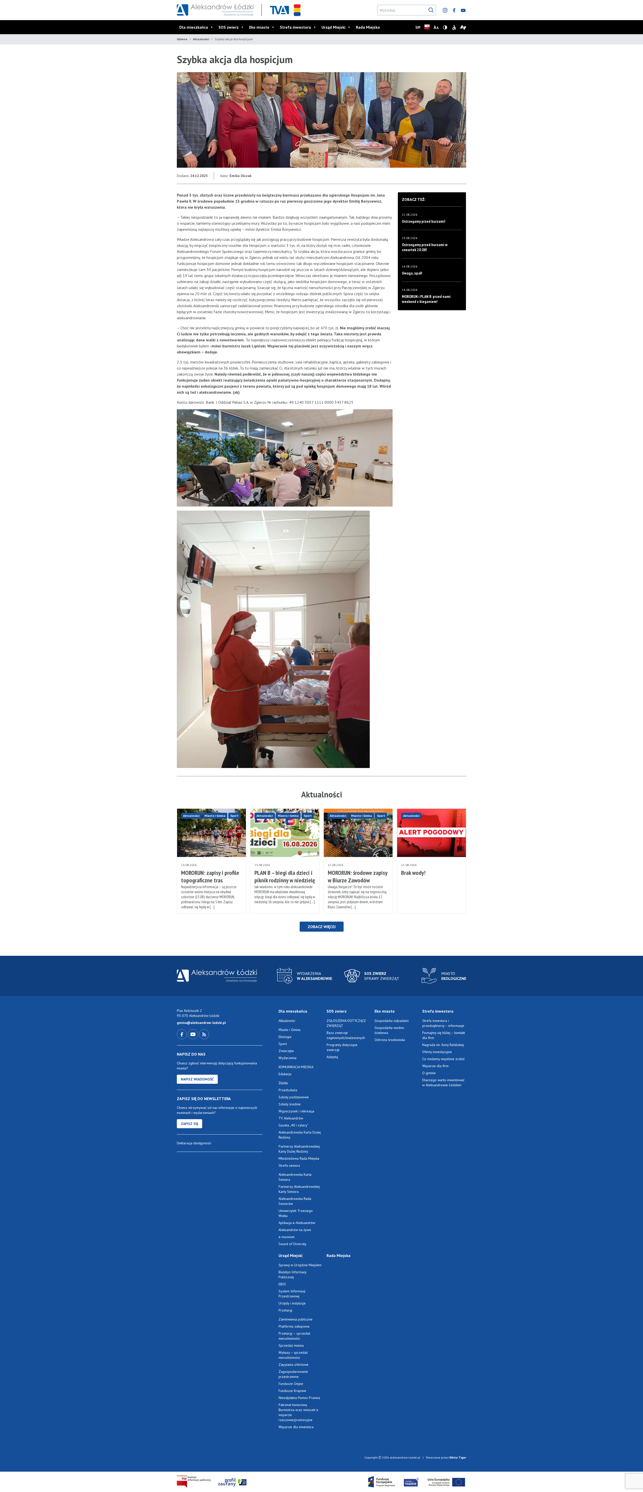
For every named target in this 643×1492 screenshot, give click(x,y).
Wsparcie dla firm (435, 1066)
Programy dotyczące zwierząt (342, 1047)
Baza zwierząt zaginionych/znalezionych (346, 1035)
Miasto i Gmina (214, 816)
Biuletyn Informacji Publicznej (292, 1274)
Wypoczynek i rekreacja (296, 1111)
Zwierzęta (286, 1051)
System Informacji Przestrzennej (292, 1293)
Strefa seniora (289, 1165)
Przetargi (285, 1310)
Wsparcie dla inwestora (296, 1427)
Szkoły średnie (290, 1104)
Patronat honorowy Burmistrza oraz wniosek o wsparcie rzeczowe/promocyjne (298, 1412)
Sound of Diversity (292, 1244)
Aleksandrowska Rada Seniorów (295, 1201)
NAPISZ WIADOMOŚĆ (197, 1079)
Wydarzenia (287, 1058)
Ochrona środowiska (389, 1039)
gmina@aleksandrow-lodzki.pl (201, 1022)
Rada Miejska (368, 27)
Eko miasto (259, 27)
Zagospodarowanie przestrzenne (293, 1374)
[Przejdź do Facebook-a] (182, 1033)
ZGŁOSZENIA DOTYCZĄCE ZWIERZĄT (346, 1023)
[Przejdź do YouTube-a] (193, 1033)
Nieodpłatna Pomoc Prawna (299, 1397)
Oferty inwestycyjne (437, 1052)
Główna (182, 39)
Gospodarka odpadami (391, 1020)
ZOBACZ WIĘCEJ (322, 926)
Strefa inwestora (295, 27)
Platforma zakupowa (294, 1326)
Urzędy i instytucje (292, 1303)
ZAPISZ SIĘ (189, 1123)
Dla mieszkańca (193, 27)
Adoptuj (332, 1057)
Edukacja (285, 1074)
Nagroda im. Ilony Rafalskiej (443, 1045)
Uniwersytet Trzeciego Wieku (296, 1213)
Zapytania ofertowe (293, 1364)
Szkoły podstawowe (294, 1097)
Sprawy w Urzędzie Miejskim (300, 1265)
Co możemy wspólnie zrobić (443, 1059)
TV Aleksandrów (291, 1118)
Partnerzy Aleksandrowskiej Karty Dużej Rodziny (299, 1149)
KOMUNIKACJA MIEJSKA (296, 1067)
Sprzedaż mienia (291, 1345)
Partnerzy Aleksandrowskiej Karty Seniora (299, 1189)
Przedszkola (288, 1090)
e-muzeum (287, 1237)
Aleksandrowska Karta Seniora (295, 1177)
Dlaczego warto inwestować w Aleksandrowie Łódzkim (443, 1082)
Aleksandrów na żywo (295, 1230)
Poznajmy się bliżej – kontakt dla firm (443, 1035)
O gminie (429, 1073)
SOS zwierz (229, 27)
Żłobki (283, 1083)
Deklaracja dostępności (194, 1143)
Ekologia (285, 1036)
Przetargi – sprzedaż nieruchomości (294, 1336)
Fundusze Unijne (291, 1383)
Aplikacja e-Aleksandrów (297, 1222)
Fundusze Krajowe (292, 1390)
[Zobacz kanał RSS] (204, 1033)
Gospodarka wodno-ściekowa (389, 1030)
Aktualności (201, 39)
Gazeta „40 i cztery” (293, 1125)
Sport (234, 816)
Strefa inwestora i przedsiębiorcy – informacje (443, 1023)
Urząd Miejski (333, 27)
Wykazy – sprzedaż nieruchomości (293, 1355)
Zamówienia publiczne (295, 1319)
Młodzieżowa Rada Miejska (299, 1158)
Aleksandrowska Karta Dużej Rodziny (300, 1135)
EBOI (282, 1284)
